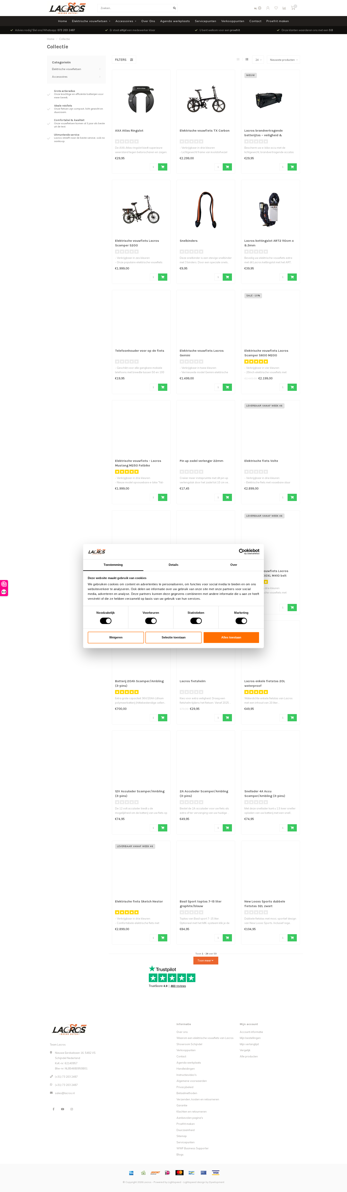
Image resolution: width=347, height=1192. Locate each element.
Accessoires (124, 21)
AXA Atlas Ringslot (129, 130)
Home (62, 21)
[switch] (147, 621)
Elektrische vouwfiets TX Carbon (205, 130)
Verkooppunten (232, 21)
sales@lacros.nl (65, 1093)
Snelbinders (189, 241)
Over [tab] (233, 565)
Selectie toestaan (174, 637)
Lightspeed (174, 1182)
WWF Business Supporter (193, 1148)
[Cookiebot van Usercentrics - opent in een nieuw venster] (241, 552)
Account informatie (251, 1031)
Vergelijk (245, 1050)
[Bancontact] (192, 1173)
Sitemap (182, 1136)
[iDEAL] (167, 1173)
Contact (255, 21)
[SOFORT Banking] (155, 1173)
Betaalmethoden (187, 1093)
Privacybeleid (185, 1087)
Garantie (182, 1105)
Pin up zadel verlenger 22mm (201, 461)
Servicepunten (205, 21)
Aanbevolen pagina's (190, 1117)
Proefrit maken (277, 21)
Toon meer (204, 960)
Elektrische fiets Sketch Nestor (139, 901)
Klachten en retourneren (192, 1111)
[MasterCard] (180, 1173)
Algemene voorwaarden (192, 1080)
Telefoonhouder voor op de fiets (139, 351)
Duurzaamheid (186, 1130)
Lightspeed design (194, 1182)
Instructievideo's (187, 1074)
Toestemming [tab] (113, 565)
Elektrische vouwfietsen (89, 21)
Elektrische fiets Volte (261, 461)
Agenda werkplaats (175, 21)
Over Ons (148, 21)
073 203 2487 (66, 30)
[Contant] (143, 1173)
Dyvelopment (216, 1182)
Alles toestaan (231, 637)
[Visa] (216, 1173)
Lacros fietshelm (193, 681)
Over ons (182, 1031)
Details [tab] (174, 565)
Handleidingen (186, 1068)
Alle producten (249, 1056)
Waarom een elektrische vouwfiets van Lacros (205, 1038)
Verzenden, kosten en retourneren (198, 1099)
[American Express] (131, 1173)
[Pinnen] (204, 1173)
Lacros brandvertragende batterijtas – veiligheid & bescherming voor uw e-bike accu (269, 135)
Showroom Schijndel (189, 1044)
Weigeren (115, 637)
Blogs (180, 1154)
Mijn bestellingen (250, 1038)
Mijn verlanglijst (249, 1044)
